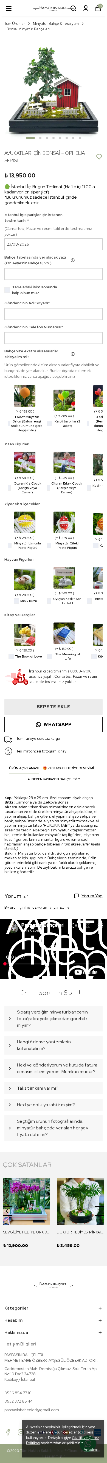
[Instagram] (21, 1432)
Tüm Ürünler (14, 23)
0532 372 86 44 (18, 1401)
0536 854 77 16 (18, 1392)
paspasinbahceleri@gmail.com (31, 1409)
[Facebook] (7, 1432)
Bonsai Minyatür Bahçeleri (28, 29)
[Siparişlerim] (85, 8)
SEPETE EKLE (54, 707)
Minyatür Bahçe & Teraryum (56, 23)
